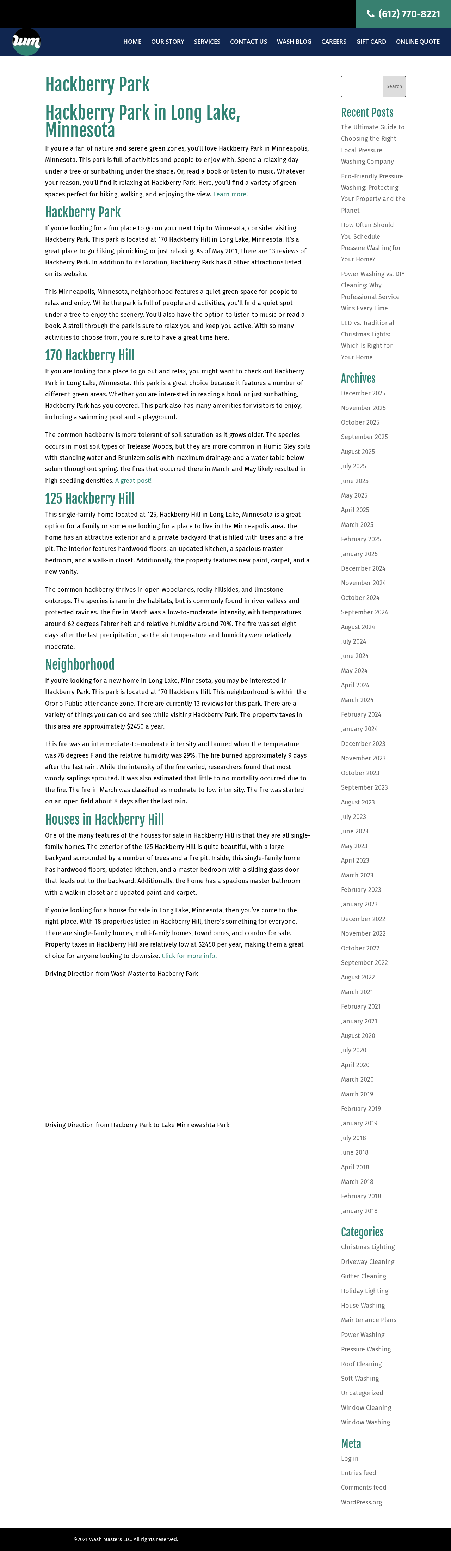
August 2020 (358, 1036)
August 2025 (358, 452)
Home (132, 42)
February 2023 (361, 890)
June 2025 (355, 481)
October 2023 (360, 773)
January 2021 (359, 1021)
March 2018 (357, 1182)
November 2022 (363, 933)
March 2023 (357, 875)
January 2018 (359, 1211)
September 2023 (364, 787)
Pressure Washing (366, 1349)
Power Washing (362, 1335)
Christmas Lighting (368, 1247)
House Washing (363, 1305)
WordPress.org (361, 1502)
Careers (333, 42)
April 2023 (355, 860)
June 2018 (355, 1152)
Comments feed (364, 1487)
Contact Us (248, 42)
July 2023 (353, 817)
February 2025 (361, 539)
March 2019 (357, 1094)
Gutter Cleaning (363, 1276)
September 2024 (364, 612)
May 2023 (354, 846)
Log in (350, 1458)
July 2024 (353, 641)
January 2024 (359, 729)
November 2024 (363, 583)
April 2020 (355, 1065)
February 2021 (361, 1006)
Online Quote (418, 42)
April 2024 (355, 685)
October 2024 (360, 598)
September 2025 (364, 437)
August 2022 (358, 977)
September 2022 (364, 963)
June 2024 (355, 656)
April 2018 (355, 1167)
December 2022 (363, 919)
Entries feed (358, 1473)
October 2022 (360, 948)
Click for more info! (189, 956)
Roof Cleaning (361, 1364)
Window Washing (365, 1422)
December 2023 (363, 744)
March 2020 (357, 1079)
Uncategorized (362, 1393)
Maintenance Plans (368, 1320)
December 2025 (363, 393)
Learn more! (230, 194)
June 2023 (355, 831)
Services (207, 42)
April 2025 (355, 510)
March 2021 (357, 992)
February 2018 (361, 1196)
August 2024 (358, 627)
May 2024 (354, 671)
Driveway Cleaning (367, 1262)
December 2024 (363, 568)
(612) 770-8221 (408, 14)
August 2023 (358, 802)
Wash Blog (294, 42)
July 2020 (353, 1050)
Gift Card (371, 42)
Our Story (167, 42)
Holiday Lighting (364, 1291)
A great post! (132, 481)
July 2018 (353, 1138)
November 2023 (363, 758)
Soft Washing (360, 1378)
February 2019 (361, 1109)
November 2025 (363, 408)
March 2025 (357, 525)
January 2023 (359, 904)
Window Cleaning (366, 1408)
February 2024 (361, 714)
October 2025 (360, 422)
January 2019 (359, 1123)
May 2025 (354, 495)
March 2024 (357, 700)
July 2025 (353, 466)
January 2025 (359, 554)
